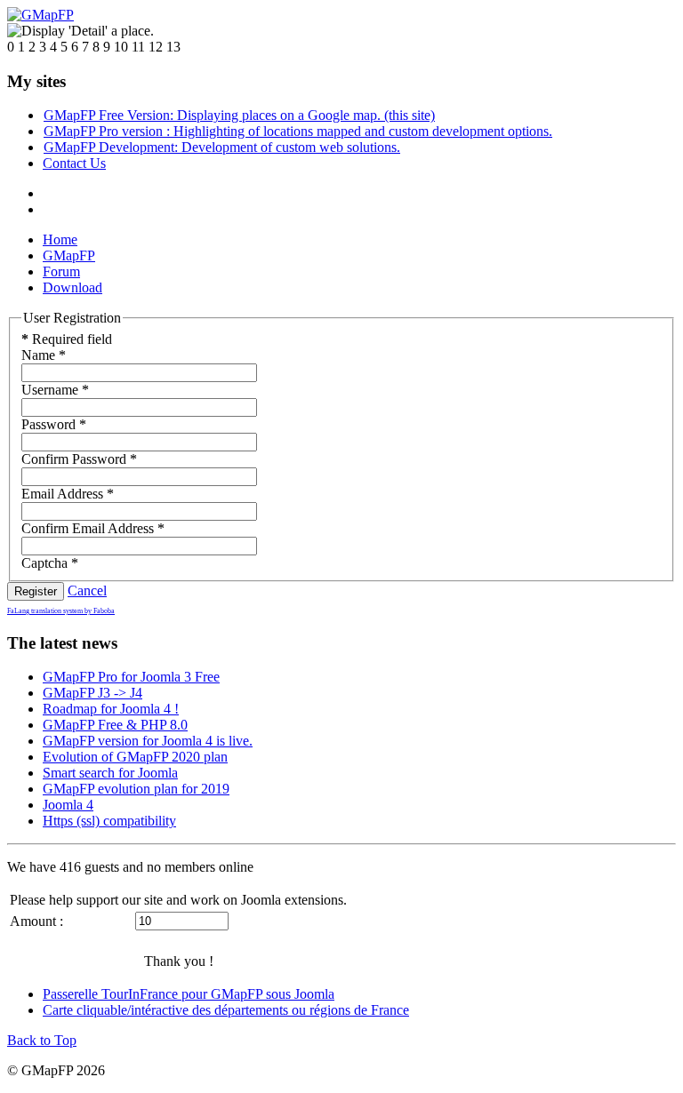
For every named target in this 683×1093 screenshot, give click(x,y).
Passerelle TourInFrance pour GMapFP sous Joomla (188, 993)
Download (72, 287)
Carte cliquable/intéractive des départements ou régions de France (226, 1009)
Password (53, 424)
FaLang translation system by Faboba (61, 611)
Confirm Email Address (93, 528)
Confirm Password (79, 459)
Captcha (49, 562)
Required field (66, 339)
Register (35, 591)
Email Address (67, 493)
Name (43, 355)
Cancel (87, 590)
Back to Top (41, 1040)
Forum (61, 271)
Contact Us (74, 163)
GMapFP (69, 255)
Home (60, 239)
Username (55, 389)
